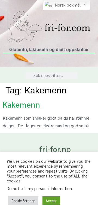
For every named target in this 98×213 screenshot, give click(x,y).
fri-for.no (55, 149)
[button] (12, 75)
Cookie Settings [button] (23, 200)
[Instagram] (88, 72)
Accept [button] (51, 200)
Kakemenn (21, 104)
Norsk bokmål (67, 5)
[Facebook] (88, 78)
